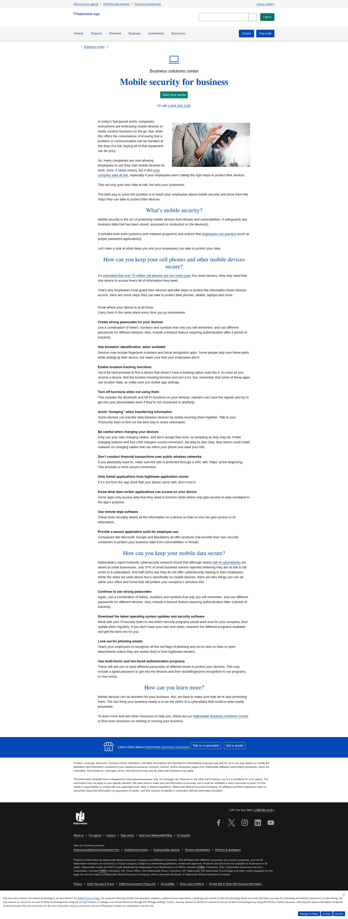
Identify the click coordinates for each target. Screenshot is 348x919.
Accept (327, 913)
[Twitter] (231, 823)
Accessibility (168, 883)
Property (96, 33)
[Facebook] (218, 823)
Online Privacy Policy (89, 898)
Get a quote (234, 745)
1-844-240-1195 (179, 106)
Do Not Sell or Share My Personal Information (235, 883)
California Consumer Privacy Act (137, 883)
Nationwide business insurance (166, 747)
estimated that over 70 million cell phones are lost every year (146, 275)
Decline (339, 913)
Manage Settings (309, 913)
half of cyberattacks (226, 562)
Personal (115, 33)
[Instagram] (244, 823)
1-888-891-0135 (263, 810)
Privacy (78, 883)
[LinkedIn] (257, 823)
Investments (156, 33)
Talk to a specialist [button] (205, 745)
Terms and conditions (192, 883)
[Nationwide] (83, 818)
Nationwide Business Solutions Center (220, 716)
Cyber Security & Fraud (100, 883)
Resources (178, 33)
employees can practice (219, 234)
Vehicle (78, 33)
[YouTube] (270, 823)
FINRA (201, 867)
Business (135, 33)
